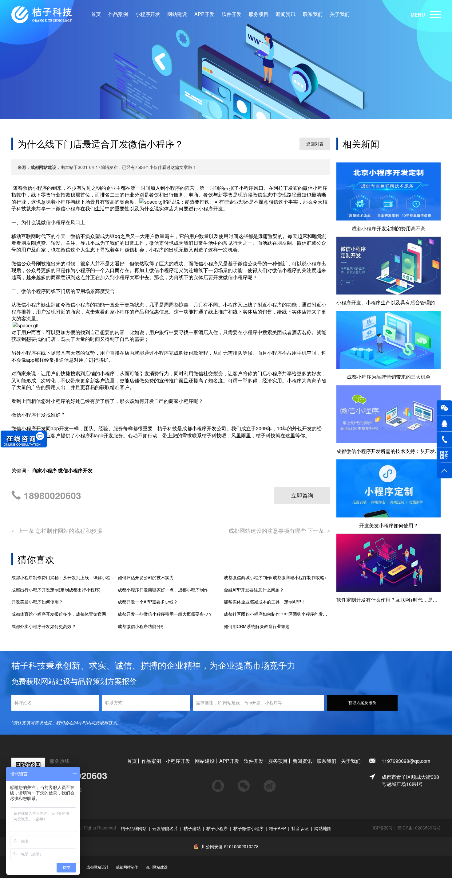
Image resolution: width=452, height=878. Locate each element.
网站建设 (177, 14)
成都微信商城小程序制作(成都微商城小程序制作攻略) (275, 577)
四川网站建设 (156, 866)
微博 (270, 783)
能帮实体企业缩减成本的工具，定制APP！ (264, 602)
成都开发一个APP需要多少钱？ (148, 602)
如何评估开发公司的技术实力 (146, 577)
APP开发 (204, 14)
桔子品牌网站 (134, 828)
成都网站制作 (127, 866)
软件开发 (231, 14)
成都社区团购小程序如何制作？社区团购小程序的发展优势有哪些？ (277, 614)
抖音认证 (300, 828)
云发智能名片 (165, 828)
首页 (96, 14)
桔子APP (277, 828)
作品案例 (118, 14)
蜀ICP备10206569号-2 (419, 828)
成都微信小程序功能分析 (141, 626)
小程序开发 (147, 14)
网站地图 (322, 828)
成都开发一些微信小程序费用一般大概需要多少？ (165, 614)
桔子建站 (192, 828)
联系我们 (313, 14)
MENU (417, 14)
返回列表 (314, 144)
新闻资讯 (285, 14)
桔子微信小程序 (248, 828)
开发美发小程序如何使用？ (37, 602)
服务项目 (258, 14)
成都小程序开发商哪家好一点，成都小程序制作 (163, 590)
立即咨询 (302, 495)
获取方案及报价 (362, 702)
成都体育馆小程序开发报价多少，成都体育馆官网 (58, 614)
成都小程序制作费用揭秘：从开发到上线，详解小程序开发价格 (64, 577)
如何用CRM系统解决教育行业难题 (257, 626)
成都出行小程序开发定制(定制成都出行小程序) (56, 590)
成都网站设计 (97, 866)
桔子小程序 (217, 828)
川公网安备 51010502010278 (230, 846)
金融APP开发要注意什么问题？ (254, 590)
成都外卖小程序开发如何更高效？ (43, 626)
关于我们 (340, 14)
